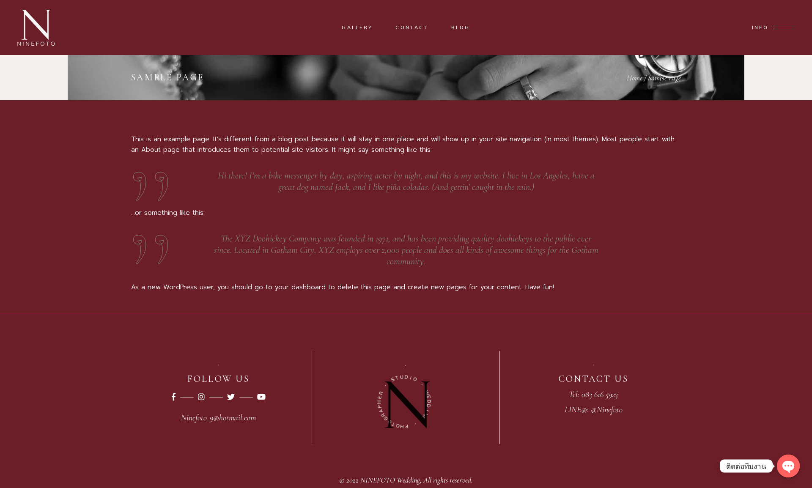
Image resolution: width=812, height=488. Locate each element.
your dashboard (300, 287)
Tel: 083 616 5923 (593, 394)
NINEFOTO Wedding (390, 480)
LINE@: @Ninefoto (594, 410)
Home (634, 77)
